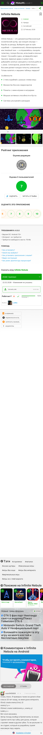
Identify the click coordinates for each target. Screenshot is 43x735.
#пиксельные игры (26, 566)
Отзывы (23, 686)
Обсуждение (8, 686)
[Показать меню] (2, 3)
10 (37, 214)
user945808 (10, 693)
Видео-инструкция (9, 258)
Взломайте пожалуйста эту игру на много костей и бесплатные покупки (20, 635)
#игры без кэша (8, 570)
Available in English (23, 733)
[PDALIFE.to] (18, 3)
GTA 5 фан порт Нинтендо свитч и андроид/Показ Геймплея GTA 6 (19, 618)
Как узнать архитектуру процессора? (16, 261)
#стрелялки (17, 562)
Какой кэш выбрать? (10, 253)
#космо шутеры (8, 566)
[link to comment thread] (18, 693)
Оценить (13, 196)
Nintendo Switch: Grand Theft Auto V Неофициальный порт (21, 627)
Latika (15, 303)
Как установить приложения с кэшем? (17, 255)
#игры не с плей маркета (12, 579)
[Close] (41, 733)
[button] (41, 109)
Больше (38, 611)
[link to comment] (20, 693)
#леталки (29, 562)
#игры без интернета (27, 570)
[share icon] (40, 8)
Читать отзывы (29, 196)
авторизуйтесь (19, 662)
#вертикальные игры (10, 575)
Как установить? (8, 250)
